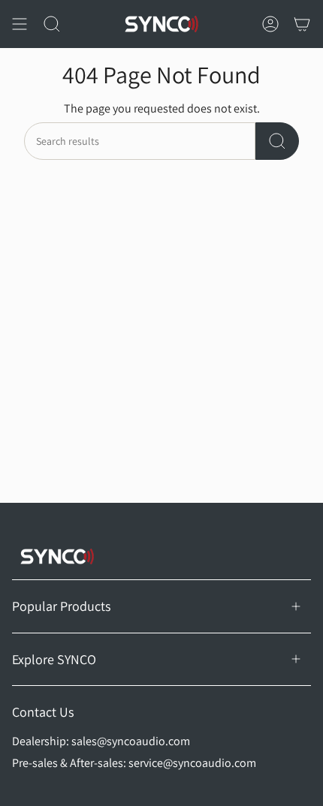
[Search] (277, 141)
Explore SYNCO (54, 659)
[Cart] (302, 24)
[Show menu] (20, 24)
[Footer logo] (57, 556)
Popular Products (61, 606)
